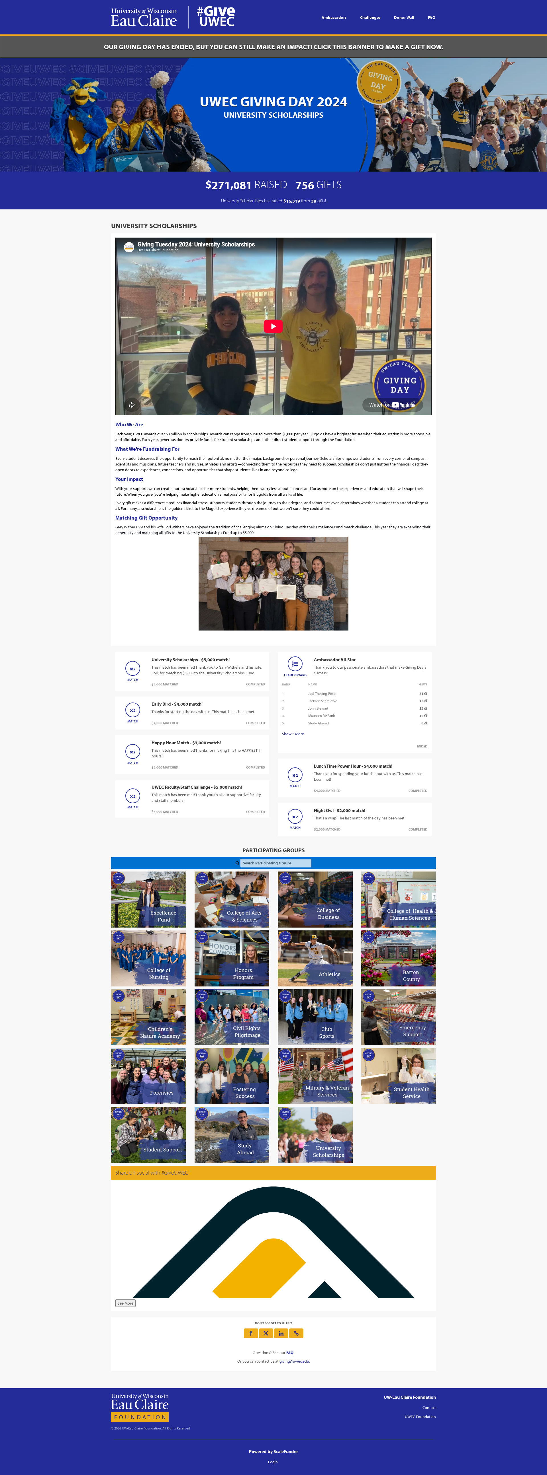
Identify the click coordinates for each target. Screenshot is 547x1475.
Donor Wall (404, 17)
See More (125, 1303)
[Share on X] (266, 1333)
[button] (296, 1333)
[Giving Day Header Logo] (173, 17)
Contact (429, 1407)
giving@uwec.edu (294, 1361)
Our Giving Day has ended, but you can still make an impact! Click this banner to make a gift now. (273, 46)
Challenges (370, 17)
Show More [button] (293, 733)
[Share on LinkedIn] (281, 1333)
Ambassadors (334, 17)
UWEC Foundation (420, 1416)
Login (273, 1461)
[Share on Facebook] (251, 1333)
